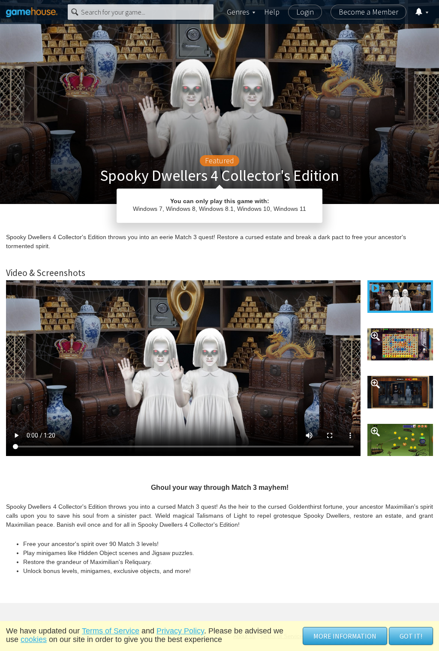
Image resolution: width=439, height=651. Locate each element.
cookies (34, 639)
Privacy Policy (180, 631)
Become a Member (368, 12)
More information (344, 636)
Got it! (411, 636)
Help (272, 12)
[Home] (31, 12)
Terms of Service (110, 631)
